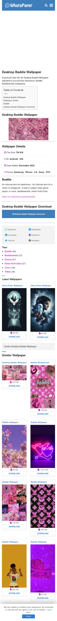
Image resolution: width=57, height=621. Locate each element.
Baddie (6, 103)
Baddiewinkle (12, 255)
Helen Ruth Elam (13, 263)
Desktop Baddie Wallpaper (14, 97)
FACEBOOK (35, 235)
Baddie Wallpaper (10, 422)
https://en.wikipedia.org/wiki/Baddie (18, 196)
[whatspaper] (18, 5)
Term (7, 267)
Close (28, 616)
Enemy (8, 259)
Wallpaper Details (10, 100)
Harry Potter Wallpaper (12, 285)
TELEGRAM (12, 235)
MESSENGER (36, 230)
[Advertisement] (28, 39)
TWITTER (11, 241)
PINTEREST (35, 241)
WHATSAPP (11, 230)
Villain (8, 271)
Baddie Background (40, 362)
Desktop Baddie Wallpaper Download (19, 106)
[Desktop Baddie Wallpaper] (28, 128)
